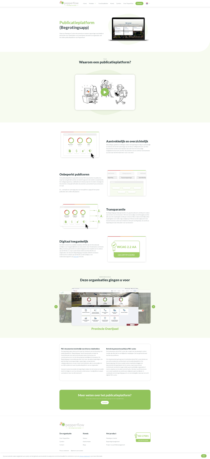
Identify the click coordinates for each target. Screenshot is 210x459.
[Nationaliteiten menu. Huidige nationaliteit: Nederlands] (147, 3)
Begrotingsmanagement (113, 441)
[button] (56, 307)
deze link (76, 256)
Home (85, 3)
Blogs (84, 445)
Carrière (118, 3)
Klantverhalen (87, 441)
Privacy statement (64, 450)
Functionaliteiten (103, 3)
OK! (204, 456)
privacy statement (85, 456)
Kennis (112, 3)
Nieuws (85, 438)
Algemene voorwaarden (77, 450)
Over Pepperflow (128, 3)
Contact (139, 3)
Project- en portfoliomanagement (115, 445)
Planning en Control (111, 438)
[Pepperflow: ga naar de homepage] (69, 3)
